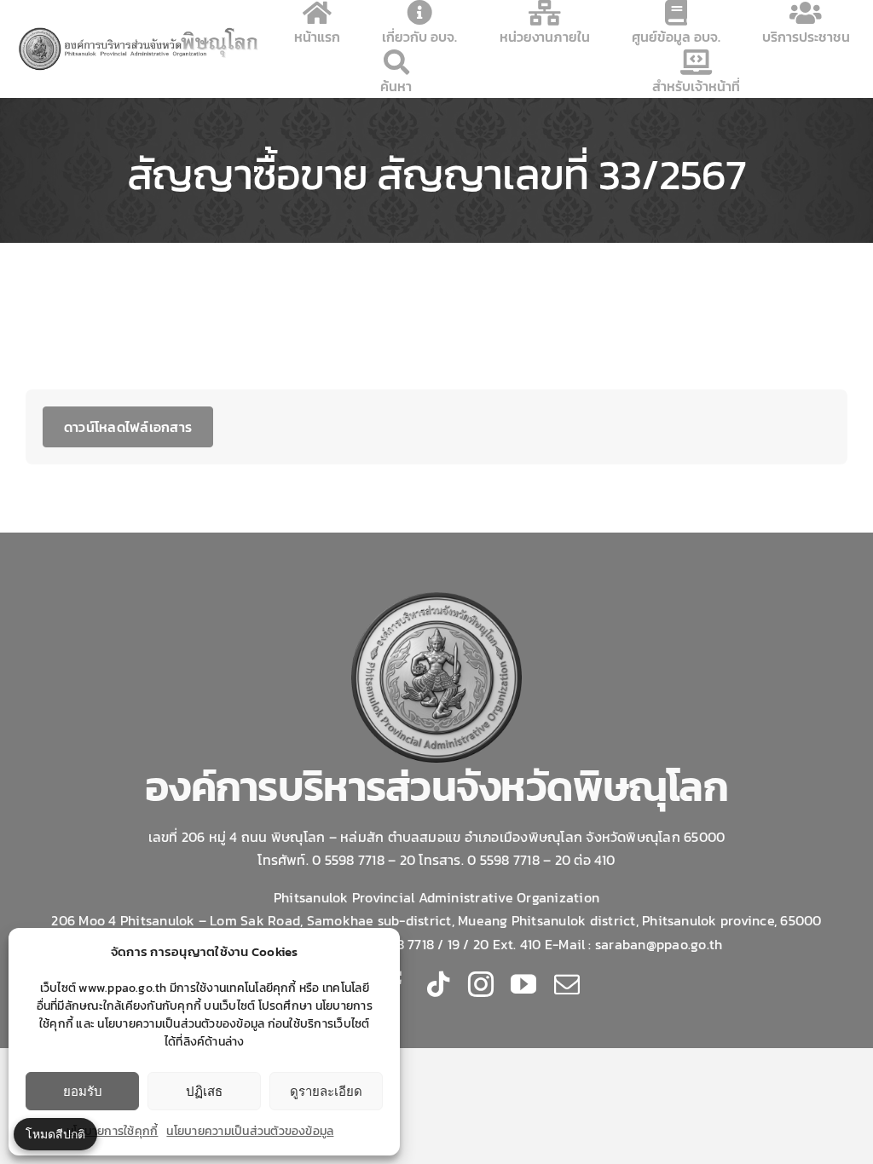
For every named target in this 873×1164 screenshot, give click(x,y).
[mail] (567, 984)
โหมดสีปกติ (55, 1134)
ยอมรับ (82, 1091)
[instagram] (481, 984)
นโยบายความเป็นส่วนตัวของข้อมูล (249, 1131)
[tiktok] (438, 984)
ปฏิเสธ (204, 1091)
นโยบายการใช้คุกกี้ (112, 1131)
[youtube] (523, 984)
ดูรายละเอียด (326, 1091)
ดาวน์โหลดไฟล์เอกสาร (128, 427)
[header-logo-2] (139, 31)
